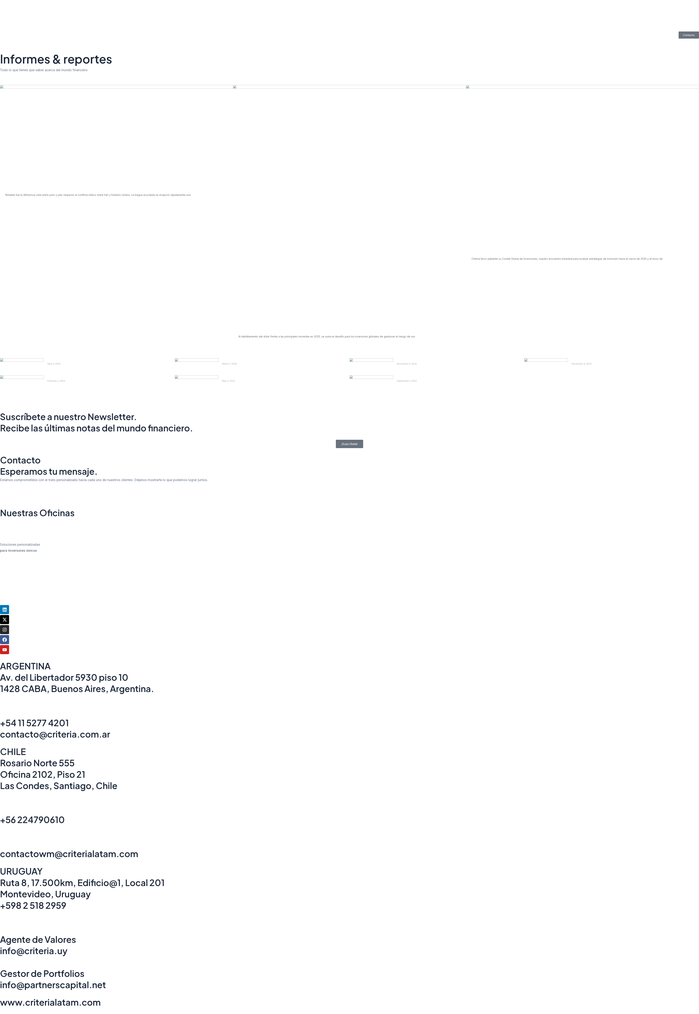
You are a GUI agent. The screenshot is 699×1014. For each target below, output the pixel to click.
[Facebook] (4, 639)
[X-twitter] (4, 619)
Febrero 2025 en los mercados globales (253, 360)
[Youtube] (4, 649)
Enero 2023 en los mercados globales (76, 377)
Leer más (10, 204)
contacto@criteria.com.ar (55, 734)
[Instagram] (4, 629)
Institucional (291, 27)
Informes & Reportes (323, 27)
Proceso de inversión (401, 27)
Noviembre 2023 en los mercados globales (605, 360)
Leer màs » (53, 371)
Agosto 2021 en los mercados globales (427, 377)
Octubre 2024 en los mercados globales (428, 360)
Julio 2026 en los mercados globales (38, 185)
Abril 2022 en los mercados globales (250, 377)
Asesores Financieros (362, 27)
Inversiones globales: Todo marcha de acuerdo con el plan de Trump (533, 250)
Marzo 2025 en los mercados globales (76, 360)
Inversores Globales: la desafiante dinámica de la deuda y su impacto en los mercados (316, 327)
